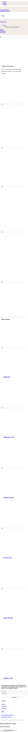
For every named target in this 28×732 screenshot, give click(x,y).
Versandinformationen (7, 715)
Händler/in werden (6, 717)
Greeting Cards (8, 678)
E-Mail (3, 704)
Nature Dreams (8, 618)
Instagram (4, 706)
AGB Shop (9, 720)
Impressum (4, 720)
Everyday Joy (7, 557)
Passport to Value (8, 497)
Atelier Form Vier (8, 437)
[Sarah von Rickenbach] (14, 15)
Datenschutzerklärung (18, 720)
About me (3, 21)
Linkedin (3, 708)
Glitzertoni (6, 377)
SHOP (4, 1)
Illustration (4, 9)
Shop (2, 711)
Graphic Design (5, 11)
